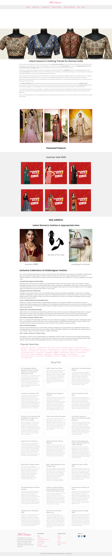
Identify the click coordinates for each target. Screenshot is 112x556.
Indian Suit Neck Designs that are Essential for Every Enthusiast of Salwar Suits (55, 489)
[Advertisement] (56, 19)
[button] (1, 44)
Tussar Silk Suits (84, 350)
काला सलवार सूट (49, 352)
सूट (49, 347)
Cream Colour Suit (73, 350)
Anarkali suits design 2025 (30, 393)
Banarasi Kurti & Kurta (68, 347)
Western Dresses (57, 7)
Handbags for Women (80, 264)
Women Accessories (69, 7)
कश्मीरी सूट (56, 352)
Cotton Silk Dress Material (27, 356)
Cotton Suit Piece (56, 347)
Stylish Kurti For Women (29, 441)
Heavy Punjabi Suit (72, 354)
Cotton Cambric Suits (54, 350)
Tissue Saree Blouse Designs (56, 416)
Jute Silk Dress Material (36, 354)
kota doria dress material (27, 352)
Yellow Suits (32, 349)
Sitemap (39, 544)
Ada (59, 539)
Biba (59, 536)
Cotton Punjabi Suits (74, 356)
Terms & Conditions (42, 546)
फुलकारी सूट (64, 356)
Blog (83, 7)
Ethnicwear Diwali (33, 350)
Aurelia (59, 537)
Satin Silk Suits (87, 349)
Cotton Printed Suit (81, 347)
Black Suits (24, 349)
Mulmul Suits (47, 354)
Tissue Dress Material (26, 357)
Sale (78, 7)
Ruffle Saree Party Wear (54, 368)
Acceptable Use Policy (43, 539)
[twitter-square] (82, 536)
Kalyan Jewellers (62, 542)
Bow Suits (64, 350)
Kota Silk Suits (43, 350)
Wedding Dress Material (59, 354)
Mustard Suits (39, 356)
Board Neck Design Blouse (30, 464)
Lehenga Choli (45, 7)
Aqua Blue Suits (40, 352)
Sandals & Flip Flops (56, 255)
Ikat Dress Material (81, 352)
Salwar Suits (35, 7)
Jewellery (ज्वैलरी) (31, 264)
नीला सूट (83, 356)
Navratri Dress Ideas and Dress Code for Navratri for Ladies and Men (80, 442)
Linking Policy (41, 541)
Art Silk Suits (57, 356)
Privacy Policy (40, 542)
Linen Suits (24, 350)
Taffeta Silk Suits (64, 352)
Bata (59, 541)
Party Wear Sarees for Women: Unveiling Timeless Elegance (81, 418)
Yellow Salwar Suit (41, 349)
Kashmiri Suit (32, 347)
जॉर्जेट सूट (70, 349)
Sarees (28, 7)
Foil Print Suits (24, 354)
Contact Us (40, 537)
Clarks (59, 544)
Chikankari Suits (42, 347)
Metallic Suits (77, 349)
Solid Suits (64, 349)
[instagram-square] (84, 536)
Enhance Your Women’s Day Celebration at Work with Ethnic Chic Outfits (30, 418)
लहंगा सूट (72, 352)
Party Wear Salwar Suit (53, 349)
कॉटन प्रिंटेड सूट (48, 356)
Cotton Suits (24, 347)
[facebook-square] (79, 536)
